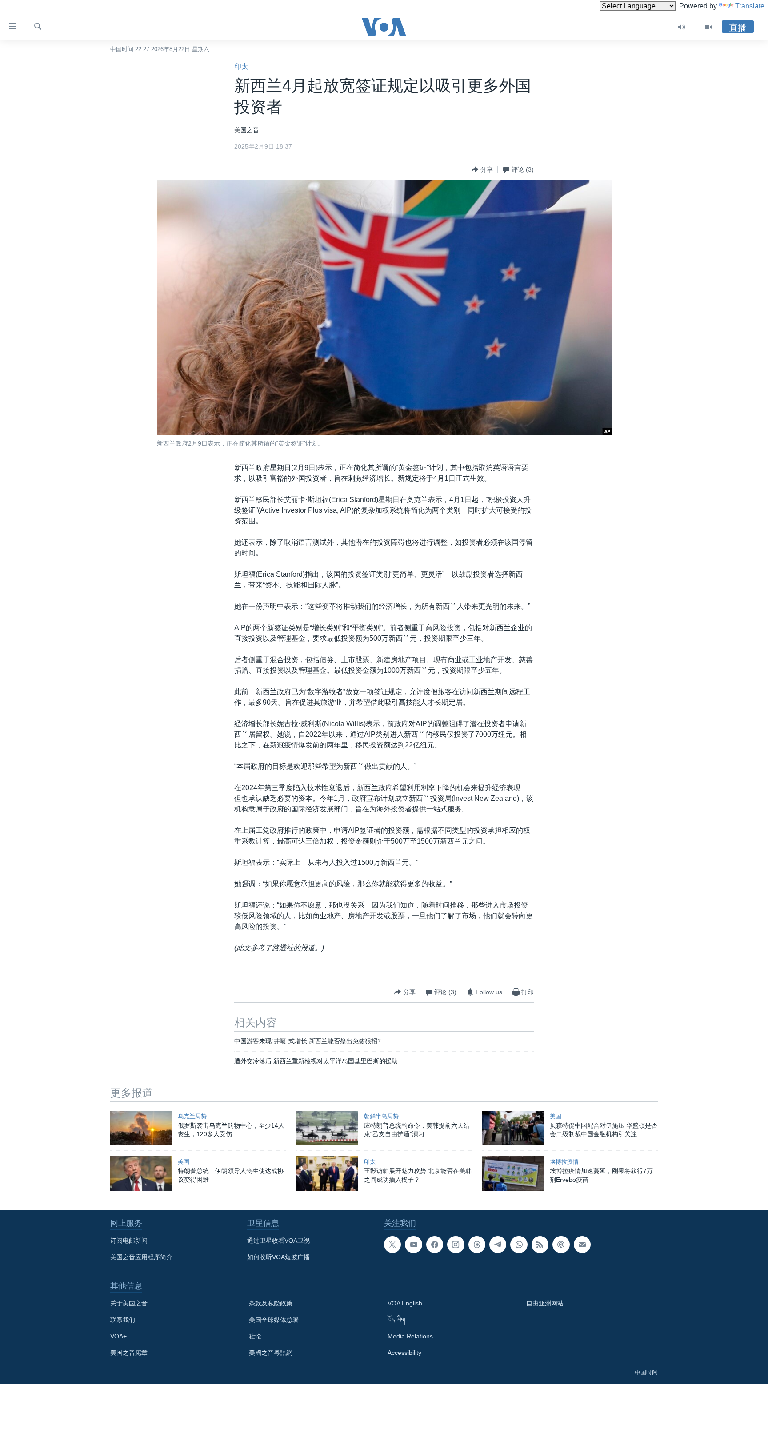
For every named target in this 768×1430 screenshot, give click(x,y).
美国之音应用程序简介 (141, 1257)
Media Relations (410, 1336)
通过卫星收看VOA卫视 (278, 1240)
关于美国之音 (129, 1303)
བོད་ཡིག (396, 1319)
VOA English (405, 1303)
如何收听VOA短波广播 (278, 1257)
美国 (555, 1116)
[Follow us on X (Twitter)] (392, 1244)
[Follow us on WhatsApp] (518, 1244)
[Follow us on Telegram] (497, 1244)
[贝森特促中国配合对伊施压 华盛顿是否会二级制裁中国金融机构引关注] (513, 1128)
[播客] (560, 1244)
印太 (241, 66)
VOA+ (118, 1336)
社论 (255, 1336)
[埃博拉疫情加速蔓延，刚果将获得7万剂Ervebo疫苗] (513, 1173)
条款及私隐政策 (270, 1303)
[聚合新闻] (540, 1244)
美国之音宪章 (129, 1352)
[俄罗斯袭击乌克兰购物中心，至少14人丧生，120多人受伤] (141, 1128)
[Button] (482, 169)
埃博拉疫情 (564, 1161)
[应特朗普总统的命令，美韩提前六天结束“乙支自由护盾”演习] (327, 1128)
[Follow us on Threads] (476, 1244)
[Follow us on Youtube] (413, 1244)
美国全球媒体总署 (274, 1319)
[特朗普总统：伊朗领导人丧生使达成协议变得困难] (141, 1173)
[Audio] (681, 27)
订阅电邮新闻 (129, 1240)
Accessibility (404, 1352)
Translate (749, 6)
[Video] (708, 27)
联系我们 (122, 1319)
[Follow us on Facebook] (434, 1244)
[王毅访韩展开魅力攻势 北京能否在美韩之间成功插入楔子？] (327, 1173)
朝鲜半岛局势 (381, 1116)
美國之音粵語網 (270, 1352)
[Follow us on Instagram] (455, 1244)
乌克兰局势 (192, 1116)
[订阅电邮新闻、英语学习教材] (582, 1244)
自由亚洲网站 (545, 1303)
